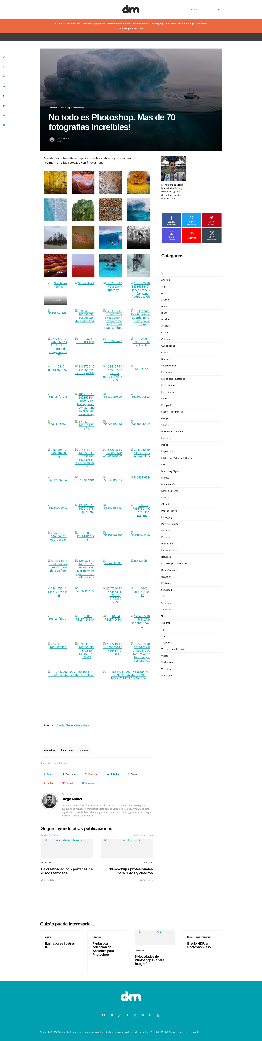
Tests (163, 616)
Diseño (165, 358)
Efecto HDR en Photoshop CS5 (199, 945)
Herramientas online (119, 23)
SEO (163, 596)
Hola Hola (82, 725)
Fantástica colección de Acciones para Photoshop (103, 949)
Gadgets (165, 418)
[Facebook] (103, 1015)
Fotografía (54, 107)
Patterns (165, 530)
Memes (165, 477)
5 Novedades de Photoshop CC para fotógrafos (149, 960)
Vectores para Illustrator (131, 28)
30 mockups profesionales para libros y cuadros (131, 871)
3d (162, 273)
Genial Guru (64, 725)
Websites (166, 668)
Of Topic (165, 503)
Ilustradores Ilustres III (60, 945)
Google (165, 424)
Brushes (165, 319)
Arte (163, 292)
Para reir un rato (169, 523)
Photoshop (67, 750)
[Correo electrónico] (151, 1015)
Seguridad (166, 589)
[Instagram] (111, 1015)
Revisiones (166, 583)
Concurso (166, 339)
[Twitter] (143, 1015)
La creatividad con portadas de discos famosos (66, 871)
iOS (163, 464)
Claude (164, 332)
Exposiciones (168, 385)
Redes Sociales (168, 569)
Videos (164, 655)
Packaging (157, 23)
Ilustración (166, 438)
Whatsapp (166, 675)
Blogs (164, 312)
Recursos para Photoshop (180, 23)
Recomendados (169, 550)
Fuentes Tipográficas (94, 23)
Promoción (167, 543)
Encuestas (166, 372)
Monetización (168, 484)
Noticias (165, 497)
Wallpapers (167, 662)
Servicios (166, 602)
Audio (164, 306)
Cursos (164, 352)
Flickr (164, 398)
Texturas (165, 622)
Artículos (166, 299)
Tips (163, 629)
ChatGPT (165, 325)
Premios (165, 537)
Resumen (166, 576)
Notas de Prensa (169, 490)
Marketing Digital (170, 471)
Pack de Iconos (141, 23)
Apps (164, 286)
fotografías (49, 750)
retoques (83, 750)
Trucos (164, 635)
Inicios (164, 444)
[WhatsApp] (159, 1015)
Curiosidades (168, 345)
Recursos (148, 862)
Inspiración (46, 862)
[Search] (219, 9)
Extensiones (167, 391)
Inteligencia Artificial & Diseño (177, 457)
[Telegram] (127, 1015)
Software (166, 609)
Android (165, 279)
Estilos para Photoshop (67, 23)
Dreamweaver (168, 365)
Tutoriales (202, 23)
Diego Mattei (63, 138)
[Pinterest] (119, 1015)
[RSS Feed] (135, 1015)
